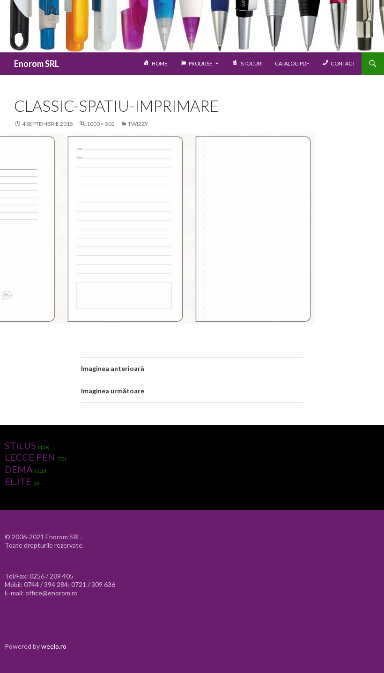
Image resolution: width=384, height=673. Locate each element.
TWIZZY (138, 123)
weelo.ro (53, 646)
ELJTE (18, 481)
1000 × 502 (101, 123)
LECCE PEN (30, 457)
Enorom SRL (36, 63)
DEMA (19, 469)
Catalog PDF (292, 63)
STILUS (20, 445)
